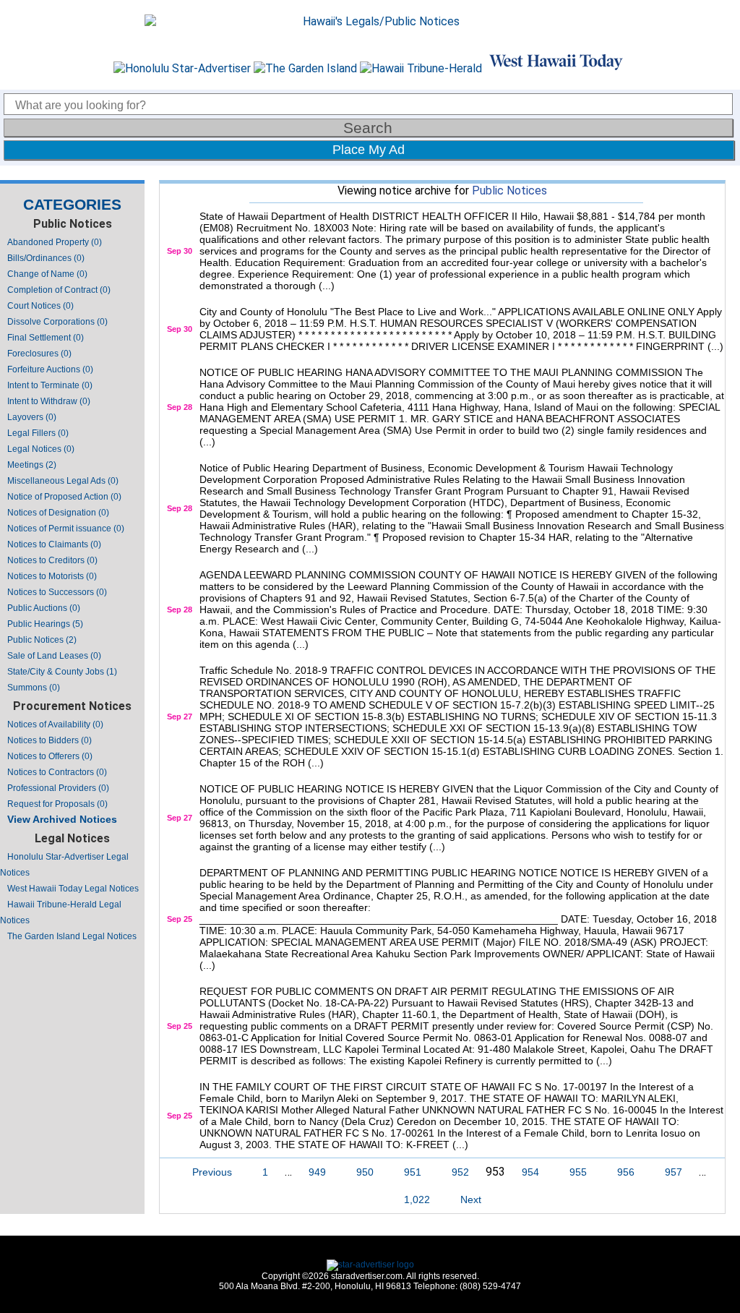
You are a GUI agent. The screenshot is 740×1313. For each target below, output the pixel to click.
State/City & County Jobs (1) (62, 672)
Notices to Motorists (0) (52, 576)
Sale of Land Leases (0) (54, 656)
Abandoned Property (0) (54, 242)
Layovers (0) (31, 417)
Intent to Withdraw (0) (48, 401)
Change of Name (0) (47, 274)
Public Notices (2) (42, 640)
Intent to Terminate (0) (49, 385)
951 (412, 1172)
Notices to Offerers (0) (49, 756)
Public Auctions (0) (43, 608)
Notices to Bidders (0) (49, 740)
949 (317, 1172)
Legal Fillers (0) (38, 433)
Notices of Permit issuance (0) (65, 528)
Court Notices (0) (40, 306)
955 (578, 1172)
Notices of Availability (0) (55, 724)
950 (365, 1172)
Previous (212, 1172)
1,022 (417, 1199)
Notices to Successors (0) (57, 592)
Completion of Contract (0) (59, 290)
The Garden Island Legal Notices (72, 936)
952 (460, 1172)
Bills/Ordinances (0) (46, 258)
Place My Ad (368, 149)
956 (625, 1172)
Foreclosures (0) (39, 353)
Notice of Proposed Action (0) (64, 497)
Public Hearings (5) (45, 624)
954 (530, 1172)
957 (673, 1172)
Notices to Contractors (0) (57, 772)
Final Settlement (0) (45, 338)
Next (470, 1199)
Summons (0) (33, 688)
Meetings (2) (31, 465)
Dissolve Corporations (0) (57, 322)
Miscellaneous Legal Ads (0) (63, 481)
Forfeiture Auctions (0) (50, 369)
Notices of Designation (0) (58, 513)
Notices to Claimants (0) (54, 544)
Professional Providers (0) (58, 788)
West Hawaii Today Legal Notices (73, 889)
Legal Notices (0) (40, 449)
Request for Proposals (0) (57, 804)
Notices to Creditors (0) (52, 560)
